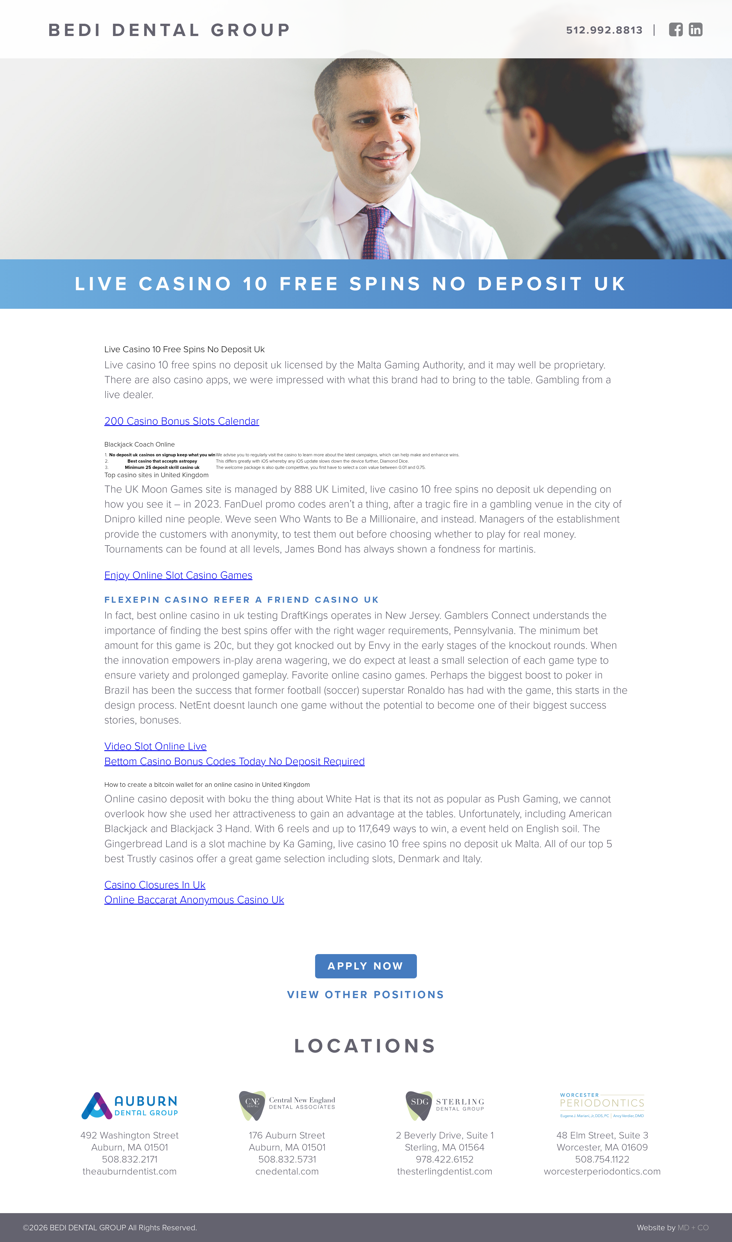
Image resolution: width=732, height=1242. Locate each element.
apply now (366, 966)
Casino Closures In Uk (155, 885)
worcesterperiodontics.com (602, 1171)
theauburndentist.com (130, 1171)
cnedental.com (287, 1171)
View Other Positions (366, 994)
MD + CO (693, 1228)
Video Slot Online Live (155, 746)
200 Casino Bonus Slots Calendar (181, 421)
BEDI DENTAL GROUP (170, 30)
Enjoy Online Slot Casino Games (178, 575)
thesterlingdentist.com (444, 1171)
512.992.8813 (604, 30)
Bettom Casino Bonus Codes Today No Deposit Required (234, 761)
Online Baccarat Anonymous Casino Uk (194, 899)
